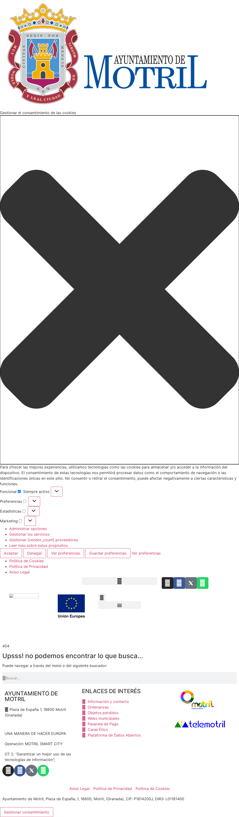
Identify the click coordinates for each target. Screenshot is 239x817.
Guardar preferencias (108, 553)
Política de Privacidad (28, 566)
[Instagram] (167, 583)
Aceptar (11, 553)
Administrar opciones (28, 528)
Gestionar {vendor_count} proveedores (43, 540)
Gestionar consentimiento (26, 812)
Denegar (34, 553)
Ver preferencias (65, 553)
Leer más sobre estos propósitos (38, 545)
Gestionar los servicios (29, 534)
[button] (119, 289)
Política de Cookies (26, 561)
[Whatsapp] (202, 583)
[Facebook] (179, 583)
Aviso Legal (19, 572)
